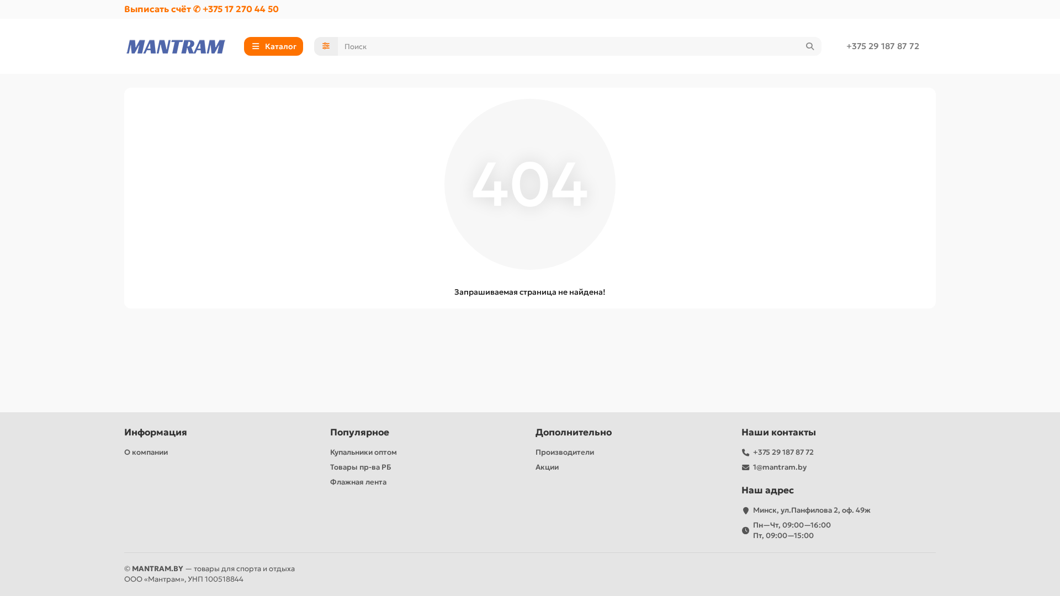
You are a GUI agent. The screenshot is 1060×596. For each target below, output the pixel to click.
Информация (155, 432)
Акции (547, 467)
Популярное (359, 432)
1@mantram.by (780, 467)
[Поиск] (810, 46)
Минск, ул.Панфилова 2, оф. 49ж (812, 510)
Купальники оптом (363, 452)
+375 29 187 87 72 (882, 46)
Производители (565, 452)
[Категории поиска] (326, 46)
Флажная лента (358, 482)
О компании (146, 452)
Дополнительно (574, 432)
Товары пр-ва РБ (360, 467)
